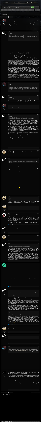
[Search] (38, 7)
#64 (38, 95)
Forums (5, 7)
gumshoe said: (10, 312)
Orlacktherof (4, 209)
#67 (38, 150)
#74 (38, 243)
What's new (11, 7)
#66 (38, 114)
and (11, 224)
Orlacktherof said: (10, 336)
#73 (38, 235)
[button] (7, 7)
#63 (38, 82)
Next (11, 392)
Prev (2, 392)
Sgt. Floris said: (10, 33)
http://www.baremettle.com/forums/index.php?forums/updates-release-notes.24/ (20, 350)
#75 (38, 263)
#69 (38, 196)
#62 (38, 31)
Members (17, 7)
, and (12, 147)
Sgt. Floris (4, 23)
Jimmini (4, 375)
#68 (38, 158)
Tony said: (10, 84)
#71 (38, 213)
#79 (38, 346)
